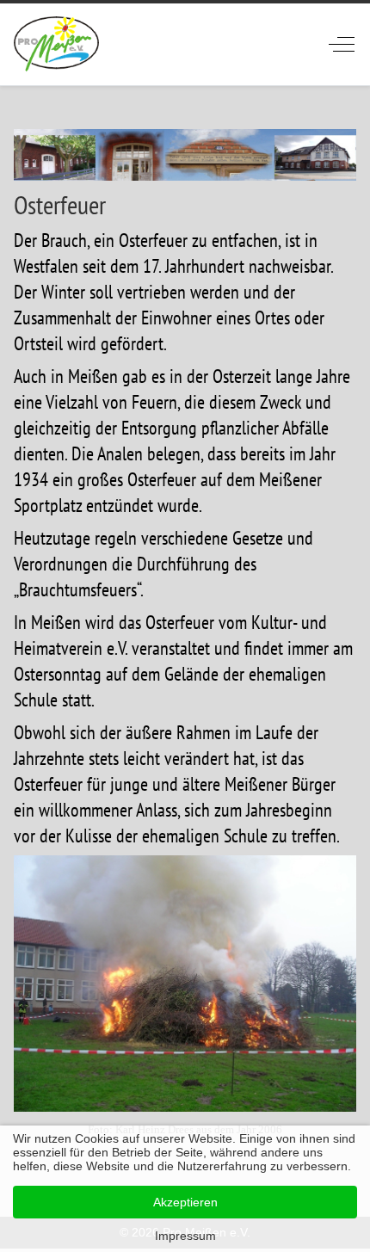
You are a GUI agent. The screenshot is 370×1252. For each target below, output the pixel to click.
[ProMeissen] (56, 44)
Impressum (185, 1236)
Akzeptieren (185, 1202)
